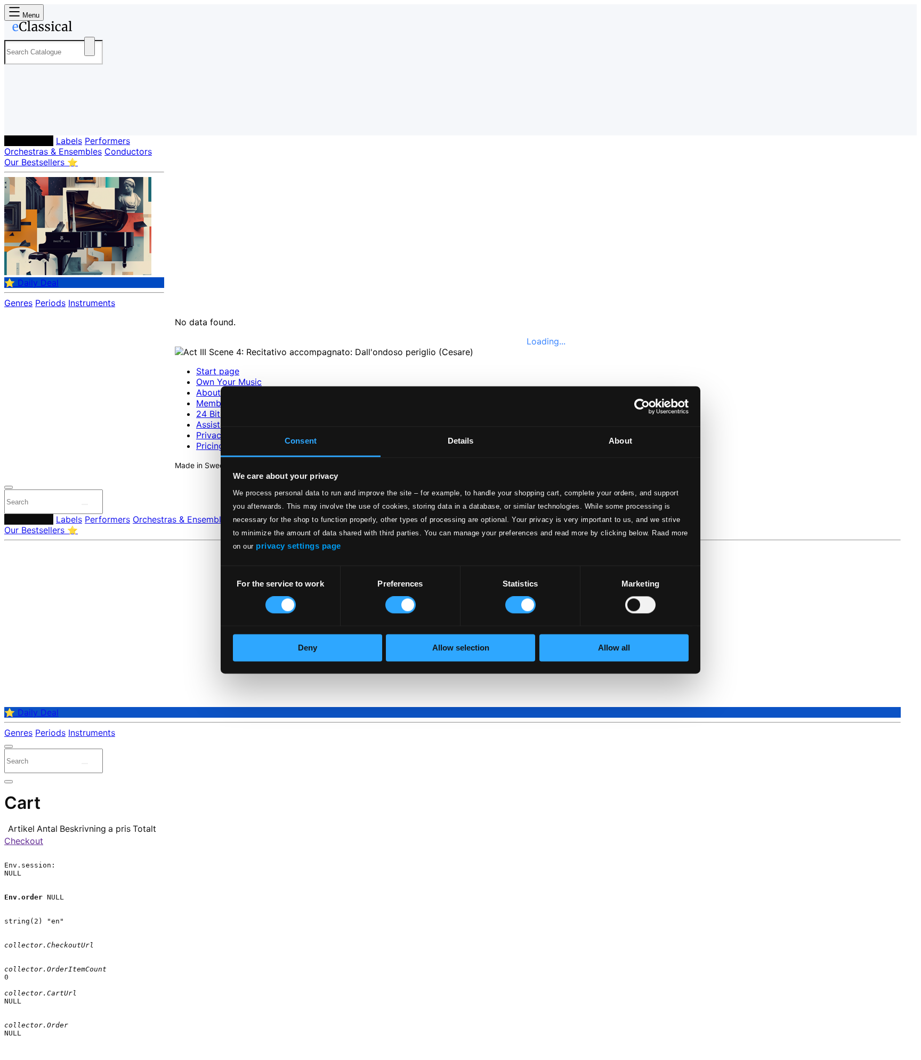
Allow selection (460, 647)
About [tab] (620, 440)
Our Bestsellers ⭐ (41, 162)
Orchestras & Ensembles (53, 151)
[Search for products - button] (89, 46)
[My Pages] (23, 118)
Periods (50, 303)
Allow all (614, 647)
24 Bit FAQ (217, 413)
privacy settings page (298, 545)
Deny (307, 647)
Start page (217, 371)
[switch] (400, 605)
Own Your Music (229, 381)
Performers (107, 140)
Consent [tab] (301, 440)
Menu (29, 15)
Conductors (128, 151)
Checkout (23, 841)
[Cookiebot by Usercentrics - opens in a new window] (642, 406)
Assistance (217, 424)
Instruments (91, 303)
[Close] (8, 487)
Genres (18, 303)
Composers (28, 140)
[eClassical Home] (89, 28)
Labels (69, 140)
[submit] (85, 504)
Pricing (210, 445)
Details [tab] (461, 440)
